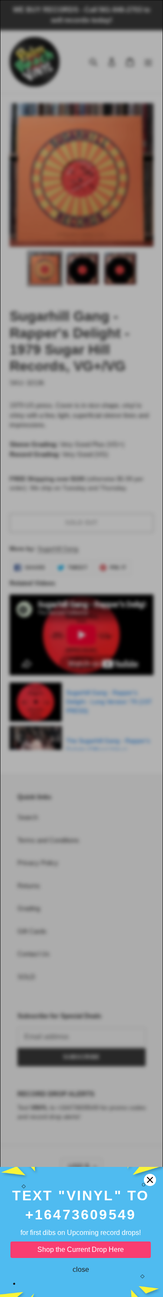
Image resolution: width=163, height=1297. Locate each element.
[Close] (150, 1180)
